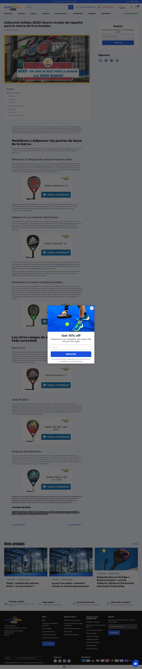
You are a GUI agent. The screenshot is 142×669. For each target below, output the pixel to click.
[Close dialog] (92, 308)
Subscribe (71, 354)
